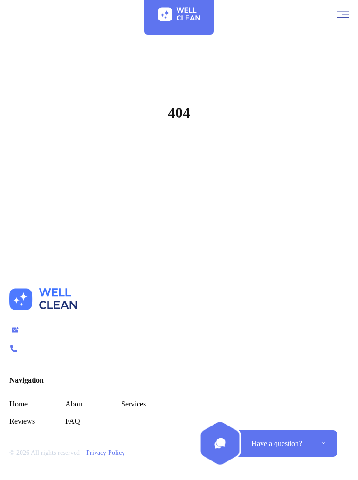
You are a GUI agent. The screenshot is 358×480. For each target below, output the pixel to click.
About (74, 404)
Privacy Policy (105, 452)
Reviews (22, 421)
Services (133, 404)
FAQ (72, 421)
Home (179, 157)
